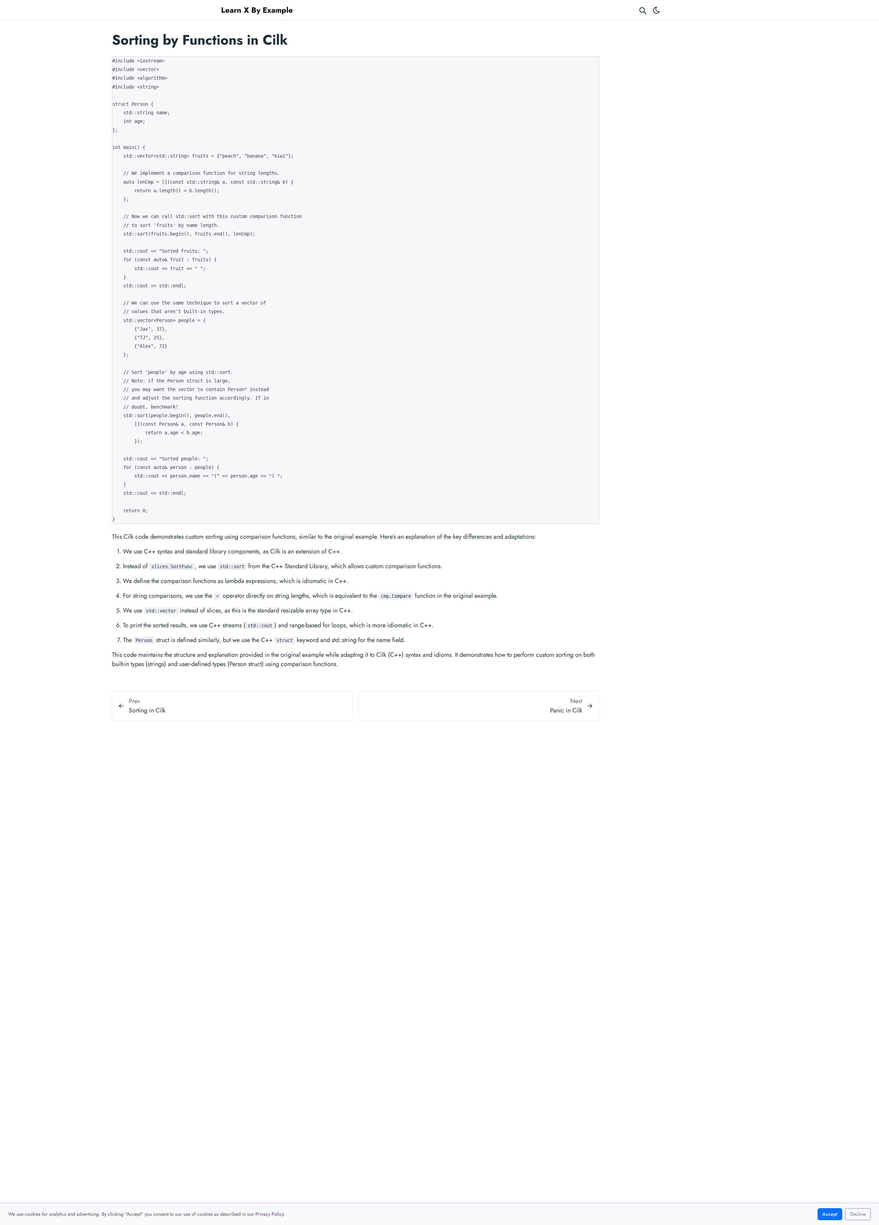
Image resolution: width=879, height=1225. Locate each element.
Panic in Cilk (566, 710)
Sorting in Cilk (147, 710)
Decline (858, 1214)
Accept (829, 1214)
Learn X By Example (257, 9)
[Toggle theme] (656, 10)
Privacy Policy (269, 1214)
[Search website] (643, 10)
